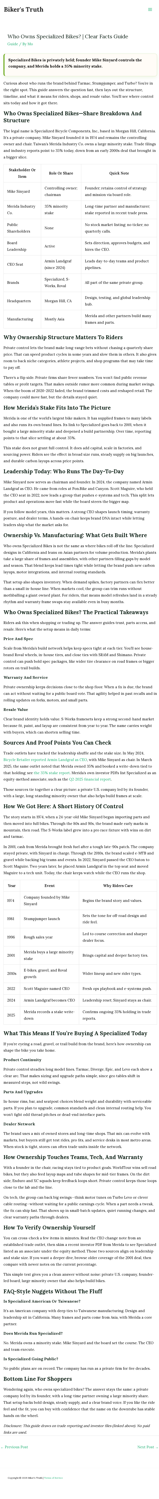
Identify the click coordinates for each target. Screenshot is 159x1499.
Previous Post (14, 1447)
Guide (12, 44)
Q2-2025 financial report (90, 779)
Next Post (148, 1447)
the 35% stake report (52, 773)
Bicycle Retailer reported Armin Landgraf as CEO (45, 760)
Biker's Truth (23, 9)
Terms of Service (53, 1477)
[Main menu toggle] (150, 10)
